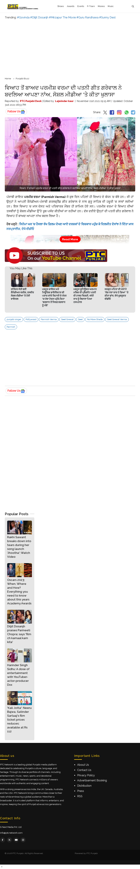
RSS (79, 796)
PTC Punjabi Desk (30, 101)
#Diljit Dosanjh (39, 17)
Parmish (11, 327)
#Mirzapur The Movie (62, 17)
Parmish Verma (49, 319)
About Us (83, 764)
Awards (70, 6)
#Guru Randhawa (87, 17)
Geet (80, 319)
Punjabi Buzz (22, 78)
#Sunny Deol (107, 17)
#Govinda (23, 17)
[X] (9, 839)
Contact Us (84, 770)
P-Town (91, 6)
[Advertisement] (70, 47)
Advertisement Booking (92, 780)
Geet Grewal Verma (117, 319)
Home (8, 78)
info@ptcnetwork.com (11, 833)
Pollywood (31, 319)
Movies (101, 6)
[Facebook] (2, 839)
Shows (60, 6)
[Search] (132, 6)
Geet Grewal (67, 319)
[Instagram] (23, 839)
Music (111, 6)
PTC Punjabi (92, 853)
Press (80, 791)
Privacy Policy (86, 775)
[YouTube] (16, 839)
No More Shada (95, 319)
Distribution (84, 785)
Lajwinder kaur (64, 101)
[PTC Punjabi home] (23, 6)
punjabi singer (14, 319)
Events (80, 6)
